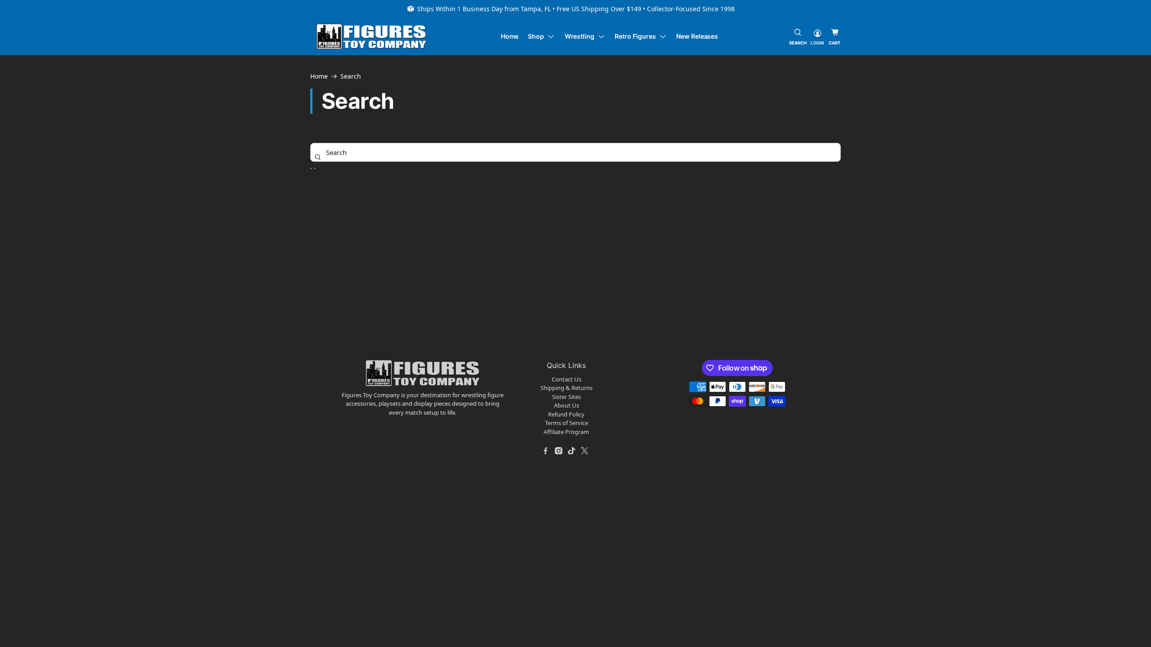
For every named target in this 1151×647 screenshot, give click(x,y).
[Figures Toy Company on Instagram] (558, 450)
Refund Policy (566, 414)
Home (510, 36)
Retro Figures (635, 36)
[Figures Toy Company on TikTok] (572, 450)
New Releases (697, 36)
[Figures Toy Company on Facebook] (545, 450)
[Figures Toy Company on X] (585, 450)
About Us (566, 405)
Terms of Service (566, 423)
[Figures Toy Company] (371, 36)
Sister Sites (566, 397)
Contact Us (566, 379)
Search (350, 76)
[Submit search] (317, 156)
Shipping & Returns (566, 388)
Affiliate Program (566, 432)
